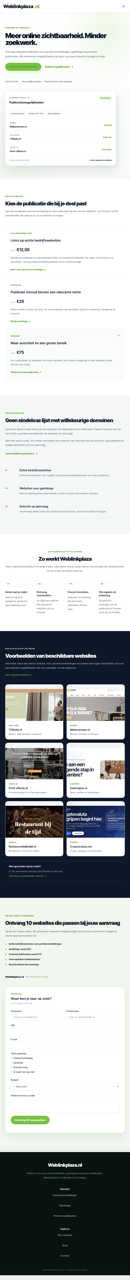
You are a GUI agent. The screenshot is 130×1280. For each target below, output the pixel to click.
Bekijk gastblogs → (20, 321)
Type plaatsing (18, 1053)
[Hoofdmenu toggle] (123, 6)
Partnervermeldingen (65, 1195)
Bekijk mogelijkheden (59, 66)
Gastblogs (65, 1205)
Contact (64, 1255)
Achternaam (72, 1011)
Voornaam (16, 1011)
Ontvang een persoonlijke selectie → (27, 876)
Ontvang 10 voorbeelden (23, 66)
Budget (14, 1079)
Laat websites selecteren (21, 453)
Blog (65, 1245)
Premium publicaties (64, 1215)
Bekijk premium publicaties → (26, 372)
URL (13, 1025)
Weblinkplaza (18, 6)
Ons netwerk (65, 1235)
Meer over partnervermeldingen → (28, 269)
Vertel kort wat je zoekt (23, 1095)
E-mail (14, 1039)
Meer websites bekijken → (18, 675)
